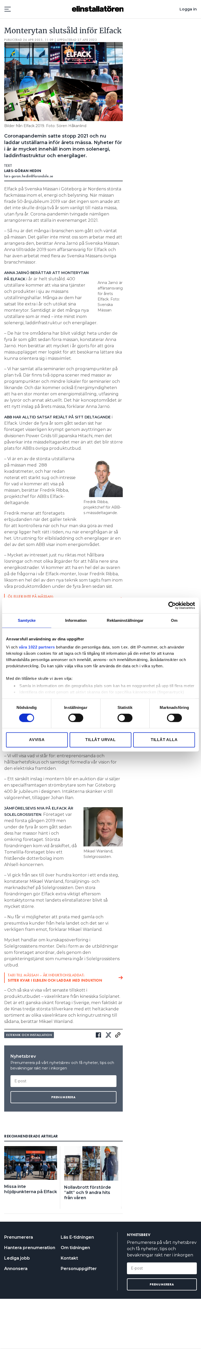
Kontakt (69, 1258)
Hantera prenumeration (29, 1247)
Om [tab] (174, 620)
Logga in (188, 9)
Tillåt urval (100, 739)
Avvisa (37, 739)
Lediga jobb (17, 1258)
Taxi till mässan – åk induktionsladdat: (55, 978)
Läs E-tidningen (77, 1237)
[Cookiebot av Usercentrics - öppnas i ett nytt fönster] (172, 605)
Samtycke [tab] (27, 620)
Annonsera (15, 1268)
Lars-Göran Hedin (22, 170)
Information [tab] (76, 620)
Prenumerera (18, 1237)
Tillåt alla (164, 739)
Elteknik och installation (29, 1035)
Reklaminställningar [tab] (125, 620)
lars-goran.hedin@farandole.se (28, 176)
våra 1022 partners (37, 647)
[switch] (75, 718)
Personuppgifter (79, 1268)
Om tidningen (75, 1247)
